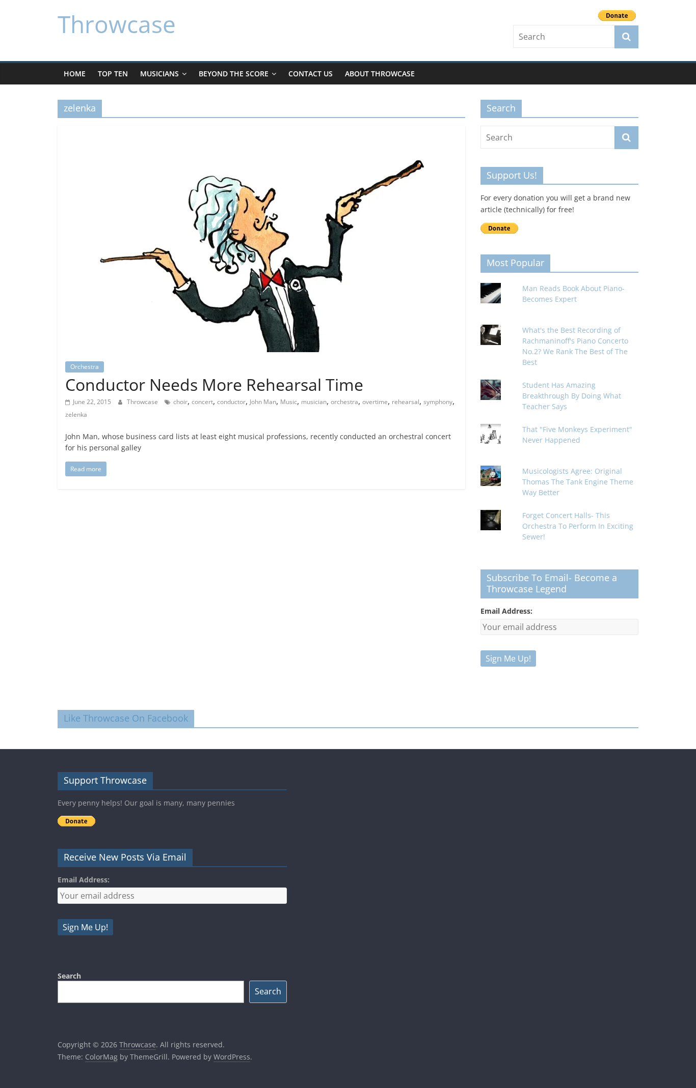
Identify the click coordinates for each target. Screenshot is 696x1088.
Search (69, 976)
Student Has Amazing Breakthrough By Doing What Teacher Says (571, 395)
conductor (231, 401)
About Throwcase (380, 73)
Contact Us (310, 73)
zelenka (76, 414)
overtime (375, 401)
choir (180, 401)
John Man (263, 401)
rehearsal (405, 401)
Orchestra (84, 366)
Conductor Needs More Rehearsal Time (214, 384)
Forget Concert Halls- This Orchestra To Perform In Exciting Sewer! (577, 525)
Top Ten (113, 73)
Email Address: (506, 611)
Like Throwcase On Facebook (126, 718)
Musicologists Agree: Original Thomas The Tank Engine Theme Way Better (577, 481)
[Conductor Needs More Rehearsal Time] (261, 131)
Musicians (159, 73)
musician (314, 401)
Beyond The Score (234, 73)
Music (288, 401)
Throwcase (117, 24)
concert (202, 401)
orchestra (344, 401)
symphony (437, 401)
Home (75, 73)
